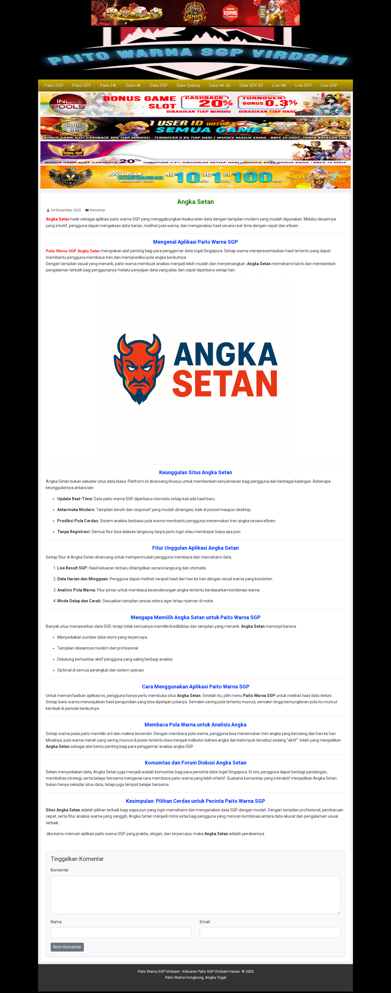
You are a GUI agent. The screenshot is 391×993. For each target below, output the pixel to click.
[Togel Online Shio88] (195, 129)
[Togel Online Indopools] (195, 104)
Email (205, 921)
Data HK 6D (219, 85)
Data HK (133, 85)
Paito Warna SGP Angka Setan (73, 251)
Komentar (97, 210)
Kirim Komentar (67, 947)
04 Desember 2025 (66, 210)
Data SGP (159, 85)
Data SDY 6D (251, 85)
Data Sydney (188, 85)
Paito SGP (53, 85)
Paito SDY (81, 85)
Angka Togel (215, 977)
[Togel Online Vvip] (195, 177)
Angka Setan (195, 201)
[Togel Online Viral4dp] (195, 153)
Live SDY (303, 85)
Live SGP (329, 85)
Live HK (279, 85)
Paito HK (108, 85)
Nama (56, 921)
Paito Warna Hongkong (184, 977)
